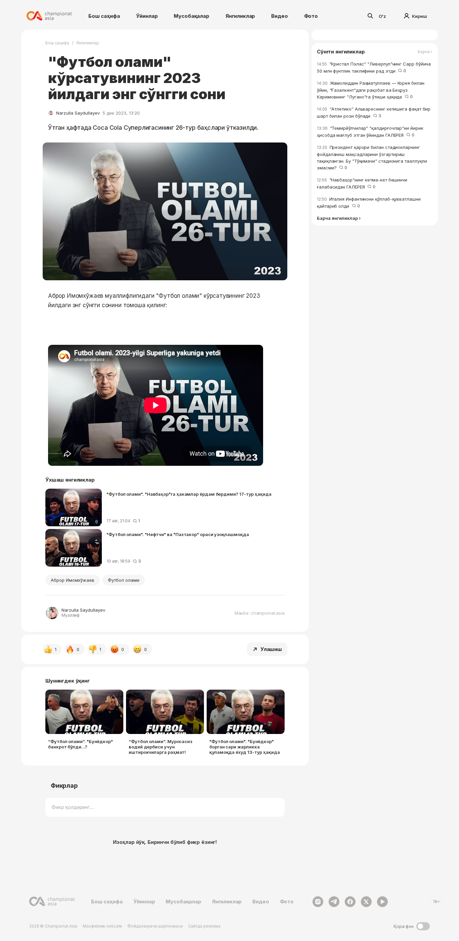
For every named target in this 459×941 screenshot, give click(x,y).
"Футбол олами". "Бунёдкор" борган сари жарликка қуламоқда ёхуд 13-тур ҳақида (244, 747)
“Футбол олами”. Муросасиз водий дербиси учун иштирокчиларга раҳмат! (160, 747)
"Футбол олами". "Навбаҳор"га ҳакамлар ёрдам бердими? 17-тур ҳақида (189, 494)
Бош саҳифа (104, 16)
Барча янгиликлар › (339, 218)
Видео (279, 16)
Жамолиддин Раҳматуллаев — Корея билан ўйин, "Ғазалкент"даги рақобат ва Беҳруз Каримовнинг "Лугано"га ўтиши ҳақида (370, 89)
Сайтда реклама (204, 926)
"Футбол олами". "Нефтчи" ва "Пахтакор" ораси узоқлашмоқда (178, 534)
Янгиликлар (240, 16)
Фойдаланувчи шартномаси (154, 926)
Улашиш (271, 649)
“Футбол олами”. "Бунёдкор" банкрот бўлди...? (80, 744)
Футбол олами (123, 580)
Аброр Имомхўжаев (72, 580)
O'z (382, 16)
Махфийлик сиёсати (102, 926)
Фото (311, 16)
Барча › (425, 51)
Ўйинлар (147, 16)
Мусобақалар (191, 16)
